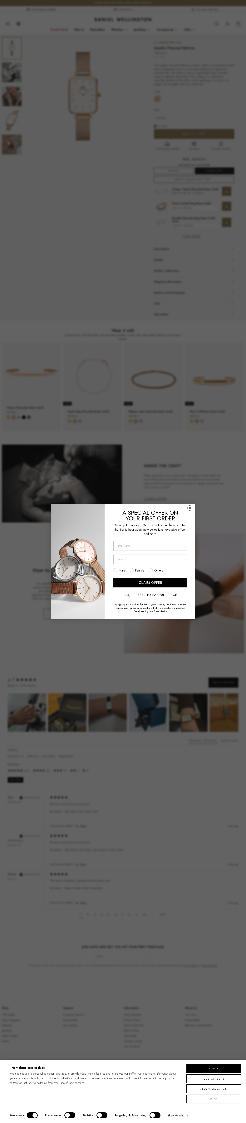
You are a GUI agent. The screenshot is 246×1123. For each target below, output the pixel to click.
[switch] (69, 1115)
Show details (175, 1115)
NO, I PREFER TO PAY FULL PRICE (150, 595)
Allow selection (214, 1089)
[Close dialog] (189, 508)
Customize (212, 1079)
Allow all (214, 1068)
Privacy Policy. (160, 611)
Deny (214, 1099)
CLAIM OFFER (150, 582)
